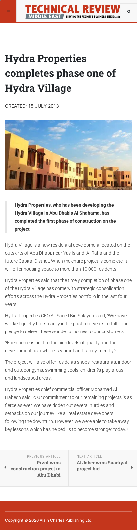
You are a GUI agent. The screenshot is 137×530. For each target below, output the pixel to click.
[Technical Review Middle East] (72, 8)
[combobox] (128, 11)
